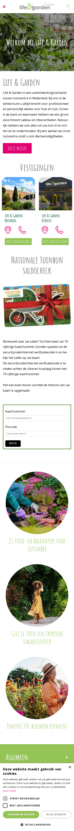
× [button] (69, 767)
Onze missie (17, 148)
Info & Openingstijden (18, 241)
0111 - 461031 (62, 230)
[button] (37, 824)
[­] (4, 7)
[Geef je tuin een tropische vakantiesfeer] (37, 595)
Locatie (12, 230)
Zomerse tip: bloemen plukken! (37, 725)
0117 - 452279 (25, 230)
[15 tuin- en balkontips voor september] (37, 503)
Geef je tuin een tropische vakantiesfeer (37, 637)
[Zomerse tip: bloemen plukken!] (37, 688)
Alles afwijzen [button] (56, 814)
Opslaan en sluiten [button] (21, 814)
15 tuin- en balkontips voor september (37, 544)
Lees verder (9, 790)
